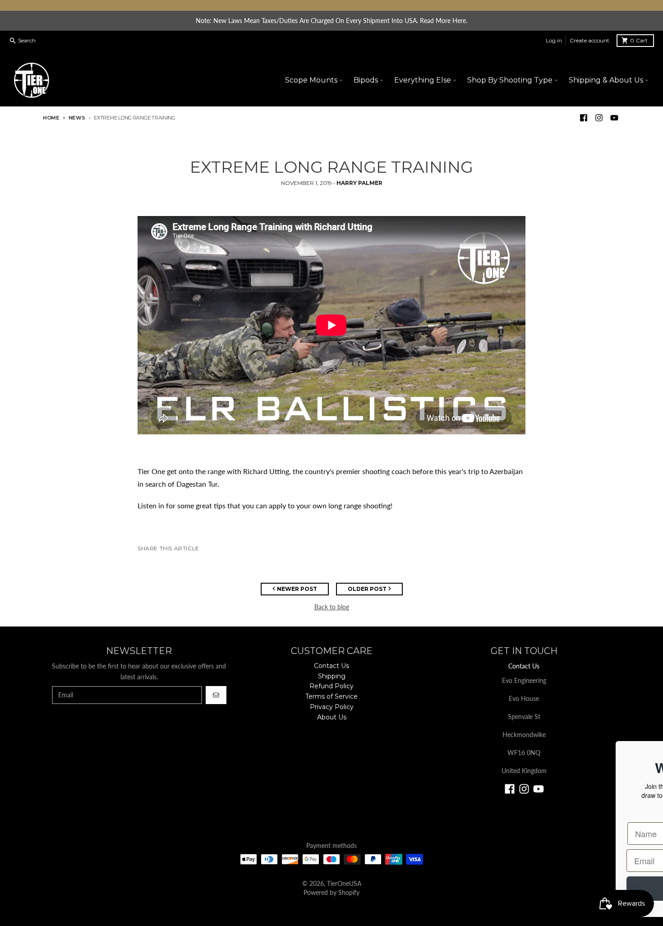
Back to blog (331, 607)
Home (51, 118)
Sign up (390, 888)
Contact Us (523, 666)
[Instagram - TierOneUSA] (599, 118)
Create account (589, 40)
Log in (554, 40)
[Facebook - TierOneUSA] (583, 118)
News (77, 118)
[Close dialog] (642, 752)
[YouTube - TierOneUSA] (614, 118)
